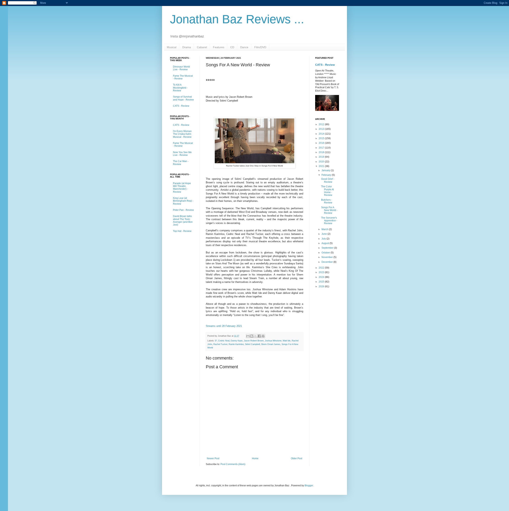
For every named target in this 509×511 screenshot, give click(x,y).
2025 (322, 281)
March (325, 229)
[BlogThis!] (252, 336)
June (324, 234)
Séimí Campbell (252, 344)
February (327, 175)
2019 (322, 156)
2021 (322, 166)
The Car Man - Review (180, 162)
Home (255, 458)
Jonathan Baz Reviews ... (237, 19)
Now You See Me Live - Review (182, 153)
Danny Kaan (237, 340)
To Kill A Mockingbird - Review (180, 87)
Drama (186, 47)
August (326, 243)
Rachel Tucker (220, 344)
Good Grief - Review (327, 180)
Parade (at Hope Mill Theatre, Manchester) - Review (182, 187)
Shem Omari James (270, 344)
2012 (322, 124)
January (326, 170)
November (327, 257)
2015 (322, 138)
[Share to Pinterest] (263, 336)
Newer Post (213, 458)
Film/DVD (260, 47)
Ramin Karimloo (236, 344)
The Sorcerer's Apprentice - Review (329, 220)
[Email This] (248, 336)
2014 (322, 133)
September (328, 247)
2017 (322, 147)
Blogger (309, 485)
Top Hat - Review (182, 231)
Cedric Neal (223, 340)
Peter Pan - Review (183, 210)
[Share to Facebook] (259, 336)
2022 (322, 267)
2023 (322, 272)
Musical (171, 47)
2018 (322, 152)
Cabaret (202, 47)
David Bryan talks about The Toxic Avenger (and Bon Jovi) (183, 220)
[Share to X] (255, 336)
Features (218, 47)
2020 (322, 161)
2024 (322, 277)
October (326, 252)
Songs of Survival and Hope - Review (183, 98)
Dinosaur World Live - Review (181, 68)
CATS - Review (181, 106)
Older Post (296, 458)
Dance (244, 47)
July (324, 238)
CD (232, 47)
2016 (322, 143)
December (327, 262)
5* (216, 340)
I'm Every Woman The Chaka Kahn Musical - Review (182, 134)
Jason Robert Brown (254, 340)
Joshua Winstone (273, 340)
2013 (322, 129)
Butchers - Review (326, 201)
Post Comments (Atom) (233, 464)
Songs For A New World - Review (329, 210)
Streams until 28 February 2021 (224, 325)
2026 (322, 286)
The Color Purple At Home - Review (327, 190)
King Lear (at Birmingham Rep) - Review (183, 201)
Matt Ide (286, 340)
